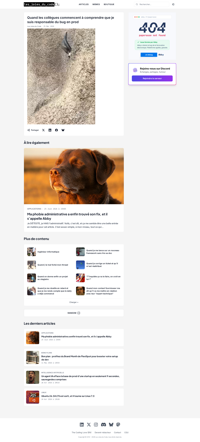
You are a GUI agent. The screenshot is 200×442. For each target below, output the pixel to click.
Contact (117, 432)
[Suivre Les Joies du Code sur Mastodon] (118, 425)
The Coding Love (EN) (81, 432)
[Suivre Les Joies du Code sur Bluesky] (111, 425)
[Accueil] (41, 4)
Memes (96, 4)
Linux (43, 392)
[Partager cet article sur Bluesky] (63, 130)
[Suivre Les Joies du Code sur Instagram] (96, 425)
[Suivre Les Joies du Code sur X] (89, 425)
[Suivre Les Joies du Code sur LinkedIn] (82, 425)
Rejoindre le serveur (152, 78)
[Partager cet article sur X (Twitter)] (43, 130)
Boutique (109, 4)
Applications (34, 209)
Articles (84, 4)
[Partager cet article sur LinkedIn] (49, 130)
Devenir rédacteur (103, 432)
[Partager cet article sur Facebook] (56, 130)
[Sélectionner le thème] (173, 4)
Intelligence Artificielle (52, 373)
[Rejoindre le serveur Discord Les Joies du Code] (103, 424)
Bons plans (46, 353)
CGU (126, 432)
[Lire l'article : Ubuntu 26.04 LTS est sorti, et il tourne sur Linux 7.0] (74, 397)
